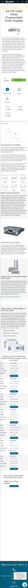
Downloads (7, 102)
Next (21, 30)
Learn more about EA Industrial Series (11, 296)
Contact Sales (14, 486)
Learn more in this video (12, 328)
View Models (14, 375)
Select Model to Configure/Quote (18, 80)
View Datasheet (13, 373)
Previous (6, 30)
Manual (19, 93)
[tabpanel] (14, 29)
